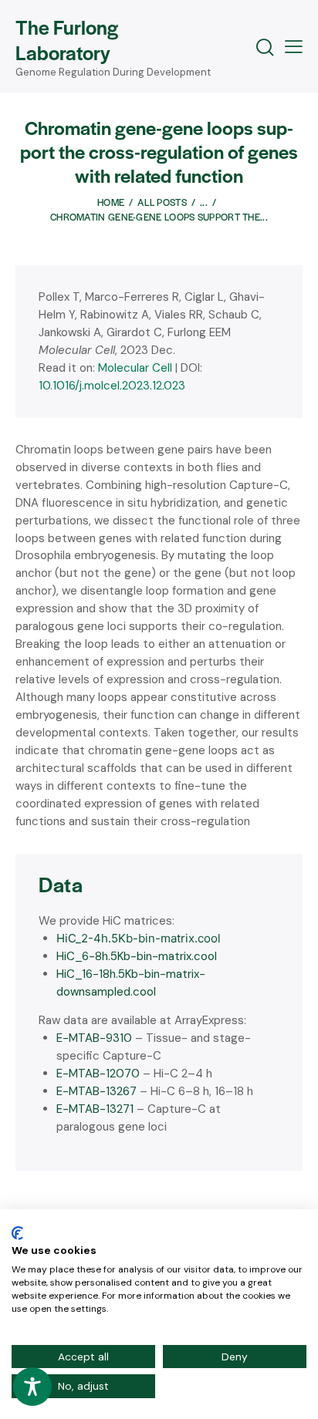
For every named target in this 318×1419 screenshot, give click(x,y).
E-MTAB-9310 (94, 1038)
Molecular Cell (135, 368)
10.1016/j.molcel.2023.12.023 (112, 385)
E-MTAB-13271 (95, 1109)
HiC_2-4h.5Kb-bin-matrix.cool (138, 938)
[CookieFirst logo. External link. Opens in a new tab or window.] (17, 1233)
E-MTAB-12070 (98, 1073)
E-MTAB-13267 (96, 1091)
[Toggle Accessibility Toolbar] (32, 1386)
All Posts (162, 202)
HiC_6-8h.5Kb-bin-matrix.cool (136, 956)
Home (110, 202)
